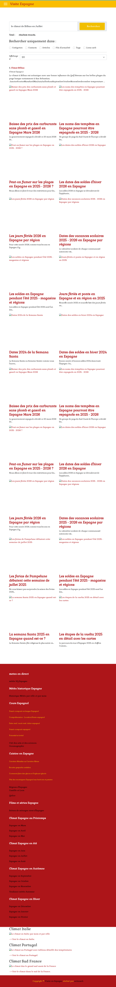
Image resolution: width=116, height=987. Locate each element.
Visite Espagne (22, 4)
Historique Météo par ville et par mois (27, 696)
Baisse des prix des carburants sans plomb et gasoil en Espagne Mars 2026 (33, 128)
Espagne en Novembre (20, 886)
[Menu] (5, 3)
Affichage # (13, 57)
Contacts (32, 47)
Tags (78, 47)
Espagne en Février (18, 917)
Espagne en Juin (17, 850)
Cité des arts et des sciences (22, 743)
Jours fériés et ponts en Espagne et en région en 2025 (82, 296)
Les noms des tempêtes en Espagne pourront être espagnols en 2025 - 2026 (79, 128)
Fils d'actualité (63, 47)
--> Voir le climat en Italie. (22, 939)
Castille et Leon (16, 790)
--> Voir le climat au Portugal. (23, 955)
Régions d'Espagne (18, 787)
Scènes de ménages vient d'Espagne (26, 810)
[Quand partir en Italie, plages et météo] (58, 934)
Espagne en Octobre (19, 881)
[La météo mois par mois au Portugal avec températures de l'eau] (58, 950)
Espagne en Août (17, 861)
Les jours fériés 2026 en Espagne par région (27, 238)
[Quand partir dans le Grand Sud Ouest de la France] (58, 966)
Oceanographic (16, 746)
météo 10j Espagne (18, 681)
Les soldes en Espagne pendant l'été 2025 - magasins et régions (32, 298)
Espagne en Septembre (20, 876)
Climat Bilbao (17, 68)
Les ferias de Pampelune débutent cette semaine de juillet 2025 (29, 580)
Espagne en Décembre (20, 906)
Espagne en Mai (17, 836)
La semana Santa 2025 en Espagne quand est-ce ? (29, 636)
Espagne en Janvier (18, 911)
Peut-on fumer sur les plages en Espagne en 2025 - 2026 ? (31, 184)
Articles (46, 47)
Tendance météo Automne (22, 891)
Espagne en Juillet (18, 856)
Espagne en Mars (17, 825)
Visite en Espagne (53, 981)
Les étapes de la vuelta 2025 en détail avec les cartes (80, 636)
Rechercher (93, 26)
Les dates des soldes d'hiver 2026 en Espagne (80, 184)
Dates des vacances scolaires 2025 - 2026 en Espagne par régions (81, 240)
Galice (12, 795)
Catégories (17, 47)
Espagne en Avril (17, 830)
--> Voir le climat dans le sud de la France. (30, 971)
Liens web (91, 47)
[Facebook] (111, 4)
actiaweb (78, 981)
